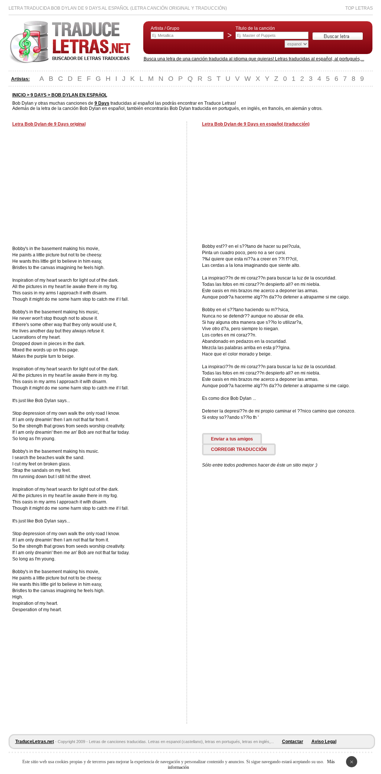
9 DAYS (39, 95)
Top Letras (359, 8)
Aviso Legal (323, 741)
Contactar (292, 741)
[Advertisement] (74, 187)
